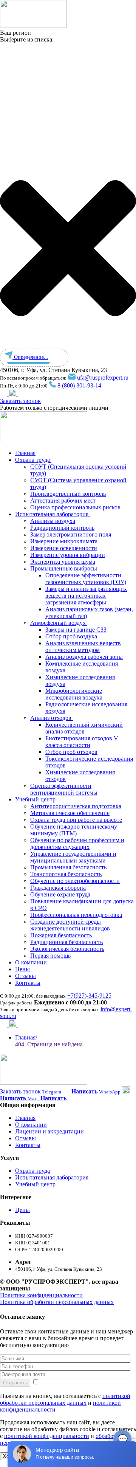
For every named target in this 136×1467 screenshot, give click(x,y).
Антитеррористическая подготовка (75, 806)
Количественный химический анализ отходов (84, 728)
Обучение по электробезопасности (75, 881)
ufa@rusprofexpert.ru (102, 377)
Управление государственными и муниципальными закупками (73, 857)
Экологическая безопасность (67, 949)
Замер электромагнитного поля (70, 534)
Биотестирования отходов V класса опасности (81, 741)
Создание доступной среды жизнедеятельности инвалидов (70, 925)
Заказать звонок (20, 401)
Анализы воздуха (52, 521)
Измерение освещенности (63, 548)
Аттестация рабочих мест (63, 500)
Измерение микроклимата (63, 541)
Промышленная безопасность (68, 867)
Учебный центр (36, 799)
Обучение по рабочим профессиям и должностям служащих (77, 843)
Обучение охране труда (60, 894)
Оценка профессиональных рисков (75, 507)
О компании (31, 962)
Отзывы (25, 976)
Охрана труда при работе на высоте (76, 820)
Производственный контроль (68, 494)
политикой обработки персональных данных (65, 1399)
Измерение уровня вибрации (67, 555)
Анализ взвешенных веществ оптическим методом (83, 646)
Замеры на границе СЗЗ (76, 629)
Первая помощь (50, 955)
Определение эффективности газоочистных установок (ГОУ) (85, 578)
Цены (22, 969)
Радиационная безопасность (66, 942)
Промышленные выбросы (64, 568)
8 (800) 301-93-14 (79, 385)
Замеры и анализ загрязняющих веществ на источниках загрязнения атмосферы (86, 596)
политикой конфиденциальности (46, 1436)
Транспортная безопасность (66, 874)
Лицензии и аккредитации (49, 1131)
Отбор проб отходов (71, 752)
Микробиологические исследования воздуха (73, 694)
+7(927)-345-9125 (89, 995)
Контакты (27, 983)
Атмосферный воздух (58, 623)
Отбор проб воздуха (71, 636)
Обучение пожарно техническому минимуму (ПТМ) (73, 830)
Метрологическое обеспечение (70, 813)
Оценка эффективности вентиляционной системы (63, 789)
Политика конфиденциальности (41, 1295)
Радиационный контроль (62, 527)
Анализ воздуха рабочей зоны (84, 657)
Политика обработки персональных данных (57, 1302)
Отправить (15, 1383)
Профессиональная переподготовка (76, 915)
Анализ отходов (51, 718)
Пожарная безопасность (61, 935)
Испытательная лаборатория (52, 514)
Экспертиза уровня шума (62, 561)
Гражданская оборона (58, 887)
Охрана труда (33, 460)
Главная (25, 453)
